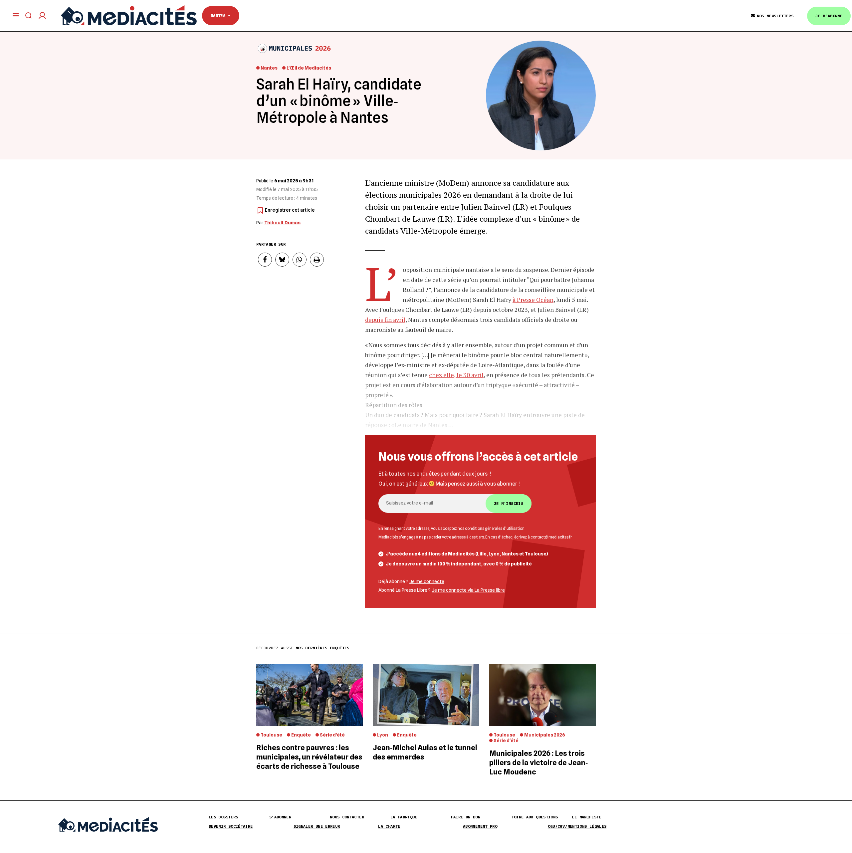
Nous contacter (347, 816)
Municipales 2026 (544, 735)
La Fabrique (403, 816)
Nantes (219, 15)
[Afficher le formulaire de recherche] (28, 15)
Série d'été (332, 735)
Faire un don (465, 816)
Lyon (382, 735)
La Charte (389, 826)
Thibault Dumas (282, 222)
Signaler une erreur (317, 826)
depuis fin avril (385, 319)
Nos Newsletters (775, 15)
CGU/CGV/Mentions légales (577, 826)
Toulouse (271, 735)
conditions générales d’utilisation (495, 528)
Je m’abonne (828, 15)
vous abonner (500, 484)
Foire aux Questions (535, 816)
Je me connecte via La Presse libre (468, 590)
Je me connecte (426, 581)
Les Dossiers (223, 816)
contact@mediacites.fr (551, 537)
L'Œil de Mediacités (309, 68)
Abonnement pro (480, 826)
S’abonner (280, 816)
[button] (265, 260)
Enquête (301, 735)
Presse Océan (535, 300)
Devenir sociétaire (231, 826)
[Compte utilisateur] (42, 15)
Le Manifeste (586, 816)
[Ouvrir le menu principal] (16, 15)
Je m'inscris (508, 503)
